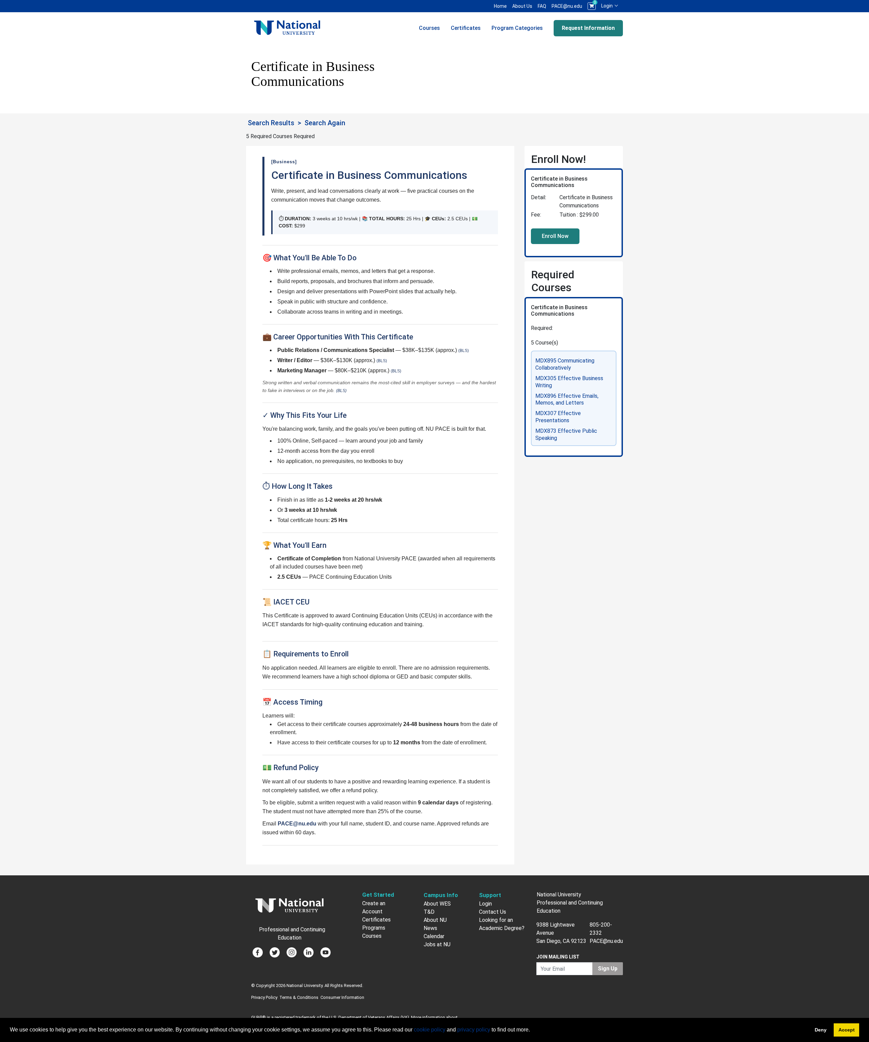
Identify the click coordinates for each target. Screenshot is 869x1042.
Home (500, 6)
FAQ (542, 6)
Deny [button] (821, 1029)
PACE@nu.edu (567, 6)
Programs (373, 928)
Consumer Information (342, 997)
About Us (522, 6)
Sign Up (607, 968)
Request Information (588, 28)
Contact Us (492, 912)
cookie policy (429, 1029)
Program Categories (517, 28)
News (430, 928)
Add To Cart (555, 236)
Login (607, 5)
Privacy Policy (264, 997)
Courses (429, 28)
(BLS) (463, 350)
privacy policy (473, 1029)
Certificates (466, 28)
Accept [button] (846, 1029)
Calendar (434, 936)
